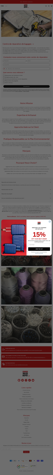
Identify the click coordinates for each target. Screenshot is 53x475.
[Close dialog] (50, 221)
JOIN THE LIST (39, 249)
